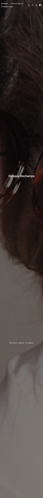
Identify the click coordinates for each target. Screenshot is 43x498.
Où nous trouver (17, 4)
